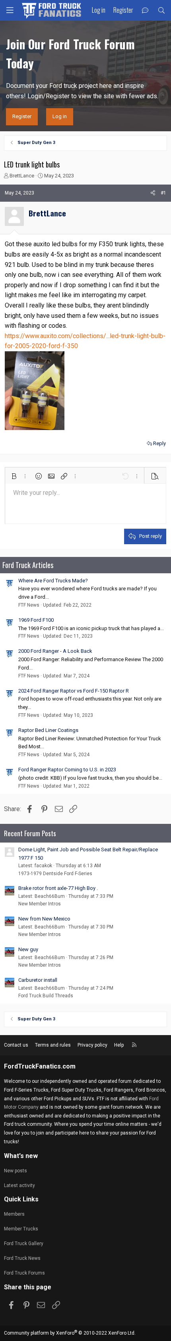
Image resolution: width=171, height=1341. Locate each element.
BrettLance (22, 176)
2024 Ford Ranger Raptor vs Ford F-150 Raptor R (73, 691)
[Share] (153, 193)
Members (14, 1214)
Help (119, 1045)
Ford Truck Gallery (23, 1243)
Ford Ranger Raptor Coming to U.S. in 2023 (67, 770)
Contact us (16, 1045)
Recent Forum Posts (30, 833)
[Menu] (10, 10)
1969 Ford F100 (36, 620)
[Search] (161, 10)
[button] (14, 476)
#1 (163, 193)
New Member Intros (39, 904)
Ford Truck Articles (27, 565)
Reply (159, 443)
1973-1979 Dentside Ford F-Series (55, 873)
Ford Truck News (22, 1258)
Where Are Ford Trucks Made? (53, 581)
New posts (15, 1171)
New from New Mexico (44, 919)
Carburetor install (37, 980)
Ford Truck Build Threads (45, 995)
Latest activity (19, 1185)
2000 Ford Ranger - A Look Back (55, 651)
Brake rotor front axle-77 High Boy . (58, 888)
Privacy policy (92, 1045)
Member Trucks (21, 1229)
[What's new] (145, 10)
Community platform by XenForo (70, 1333)
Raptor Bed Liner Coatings (48, 730)
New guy (28, 949)
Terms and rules (53, 1045)
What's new (21, 1156)
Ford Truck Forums (24, 1273)
